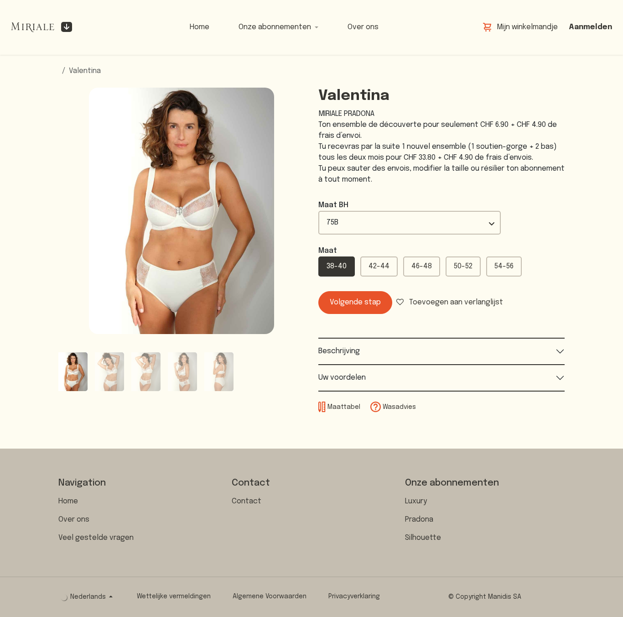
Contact (246, 501)
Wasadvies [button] (399, 407)
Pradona (419, 519)
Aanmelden (590, 27)
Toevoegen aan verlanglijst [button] (455, 302)
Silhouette (423, 538)
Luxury (416, 501)
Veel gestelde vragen (96, 538)
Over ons (73, 519)
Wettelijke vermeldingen (174, 596)
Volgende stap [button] (355, 302)
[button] (70, 211)
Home (68, 501)
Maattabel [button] (343, 407)
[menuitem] (199, 27)
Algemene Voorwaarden (269, 596)
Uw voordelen (342, 378)
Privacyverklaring (354, 596)
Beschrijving (339, 351)
